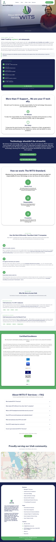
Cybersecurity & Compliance (30, 491)
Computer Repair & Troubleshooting (31, 514)
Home (22, 2)
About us (26, 531)
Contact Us (28, 436)
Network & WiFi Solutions (29, 497)
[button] (2, 453)
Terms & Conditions (28, 539)
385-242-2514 (29, 86)
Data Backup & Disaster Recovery (31, 500)
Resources (34, 2)
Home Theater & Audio (28, 518)
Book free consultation (28, 154)
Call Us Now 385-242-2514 (28, 159)
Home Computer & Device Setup (30, 516)
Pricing (26, 2)
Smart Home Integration (29, 509)
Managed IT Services (28, 489)
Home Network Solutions (29, 507)
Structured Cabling (28, 493)
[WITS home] (4, 2)
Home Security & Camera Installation (31, 511)
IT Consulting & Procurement (30, 502)
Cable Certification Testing (29, 495)
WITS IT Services (25, 537)
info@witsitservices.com (29, 526)
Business (17, 2)
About (29, 2)
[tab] (28, 384)
